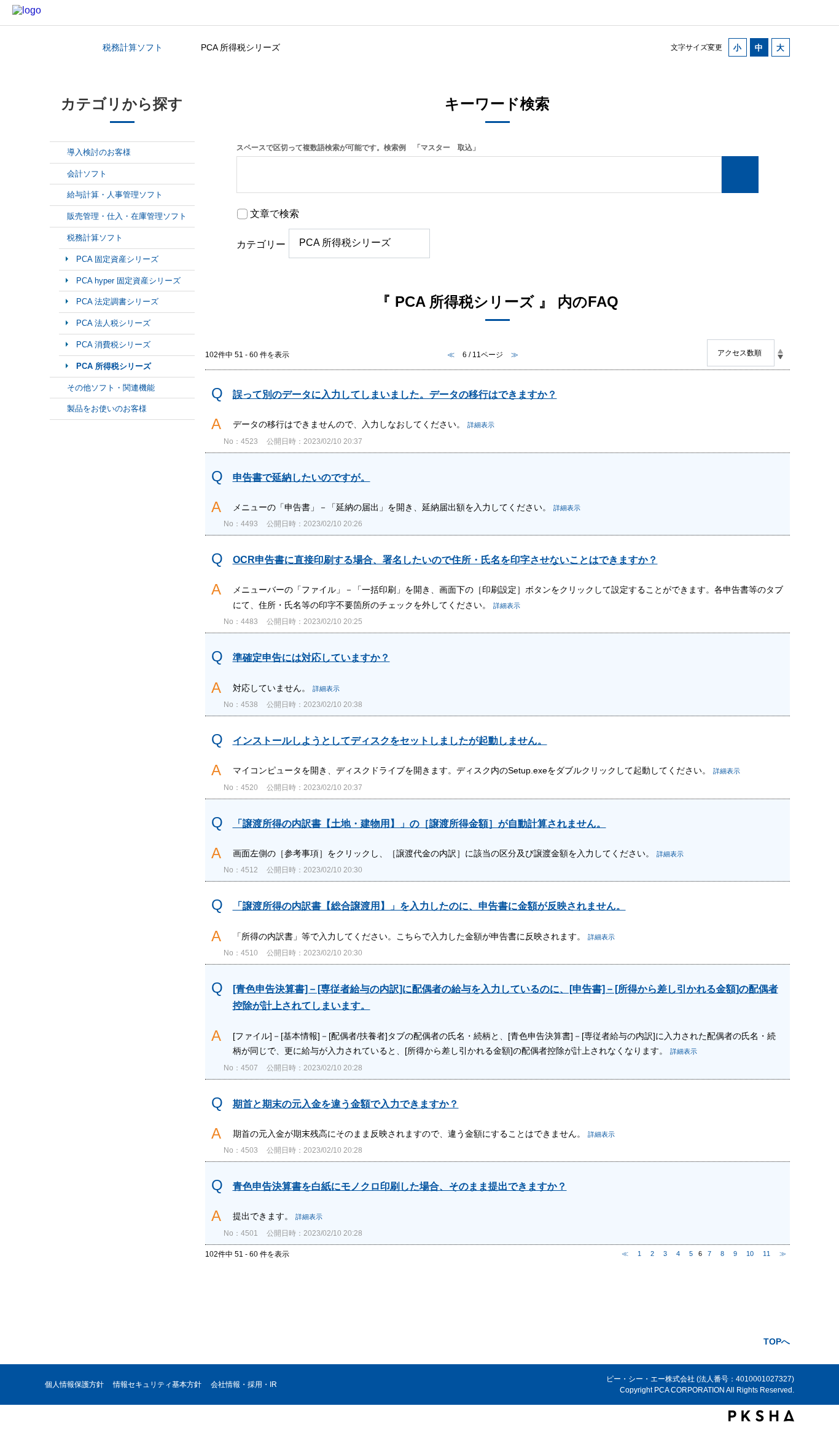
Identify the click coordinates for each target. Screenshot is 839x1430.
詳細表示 (480, 425)
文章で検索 (274, 213)
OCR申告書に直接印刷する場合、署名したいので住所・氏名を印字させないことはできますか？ (445, 560)
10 (750, 1253)
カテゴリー (261, 244)
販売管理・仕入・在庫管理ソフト (127, 216)
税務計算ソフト (133, 47)
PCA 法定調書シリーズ (117, 301)
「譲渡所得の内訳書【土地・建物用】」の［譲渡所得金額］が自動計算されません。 (419, 823)
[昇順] (780, 351)
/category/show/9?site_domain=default (58, 238)
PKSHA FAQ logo (761, 1416)
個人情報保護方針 (74, 1384)
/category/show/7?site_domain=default (58, 195)
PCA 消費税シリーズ (113, 344)
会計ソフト (87, 173)
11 (766, 1253)
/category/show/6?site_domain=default (58, 174)
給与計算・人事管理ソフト (115, 194)
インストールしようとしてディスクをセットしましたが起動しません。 (390, 740)
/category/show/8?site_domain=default (58, 216)
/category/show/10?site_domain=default (58, 388)
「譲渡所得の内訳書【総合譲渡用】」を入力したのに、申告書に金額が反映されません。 (429, 906)
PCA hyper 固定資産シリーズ (128, 280)
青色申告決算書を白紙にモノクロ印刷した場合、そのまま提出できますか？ (400, 1186)
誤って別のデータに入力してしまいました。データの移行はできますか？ (395, 394)
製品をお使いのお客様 (107, 408)
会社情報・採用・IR (244, 1384)
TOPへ (776, 1341)
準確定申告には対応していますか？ (311, 657)
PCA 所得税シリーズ (113, 366)
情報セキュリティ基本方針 (157, 1384)
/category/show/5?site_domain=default (58, 152)
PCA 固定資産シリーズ (117, 259)
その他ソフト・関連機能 (111, 387)
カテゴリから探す (57, 47)
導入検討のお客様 (99, 152)
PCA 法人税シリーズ (113, 323)
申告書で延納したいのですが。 (301, 477)
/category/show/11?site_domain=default (58, 409)
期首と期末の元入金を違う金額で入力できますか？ (346, 1104)
